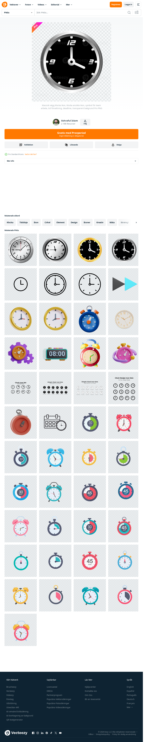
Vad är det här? (31, 154)
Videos (41, 4)
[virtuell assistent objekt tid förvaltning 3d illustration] (21, 353)
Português (132, 695)
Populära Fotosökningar (58, 703)
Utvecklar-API (12, 707)
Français (131, 703)
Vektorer (14, 4)
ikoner (87, 222)
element (60, 222)
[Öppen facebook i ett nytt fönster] (33, 733)
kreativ (99, 222)
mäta (112, 222)
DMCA (50, 691)
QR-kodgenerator (14, 719)
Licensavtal (52, 687)
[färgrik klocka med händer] (90, 353)
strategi (125, 222)
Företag (10, 699)
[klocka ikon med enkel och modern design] (21, 284)
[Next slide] (133, 222)
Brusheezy (11, 687)
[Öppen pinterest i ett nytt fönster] (47, 733)
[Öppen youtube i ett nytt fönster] (60, 733)
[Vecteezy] (4, 4)
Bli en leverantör (93, 699)
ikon (36, 222)
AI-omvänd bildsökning (17, 711)
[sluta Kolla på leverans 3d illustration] (21, 422)
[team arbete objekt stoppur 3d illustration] (124, 353)
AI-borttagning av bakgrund (19, 715)
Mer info (10, 161)
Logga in (128, 4)
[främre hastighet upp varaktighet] (124, 284)
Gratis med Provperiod (71, 134)
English (130, 687)
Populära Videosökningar (59, 707)
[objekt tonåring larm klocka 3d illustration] (55, 353)
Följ (85, 123)
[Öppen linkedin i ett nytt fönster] (42, 733)
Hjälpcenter (90, 687)
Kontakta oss (91, 691)
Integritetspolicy (103, 734)
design (74, 222)
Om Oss (88, 695)
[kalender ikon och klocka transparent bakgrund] (55, 422)
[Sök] (129, 12)
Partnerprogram (54, 695)
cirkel (47, 222)
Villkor (91, 734)
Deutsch (131, 699)
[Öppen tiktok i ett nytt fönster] (51, 733)
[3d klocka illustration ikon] (21, 319)
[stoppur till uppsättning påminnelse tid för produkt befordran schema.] (90, 422)
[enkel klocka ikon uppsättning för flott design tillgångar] (21, 388)
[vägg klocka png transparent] (124, 319)
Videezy (10, 695)
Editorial (55, 4)
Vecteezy (10, 691)
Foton (28, 4)
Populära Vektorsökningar (59, 699)
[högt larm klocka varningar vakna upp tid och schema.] (124, 422)
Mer (68, 4)
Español (130, 691)
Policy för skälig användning (124, 734)
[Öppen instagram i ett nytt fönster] (38, 733)
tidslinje (24, 222)
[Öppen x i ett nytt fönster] (56, 733)
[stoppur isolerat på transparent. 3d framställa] (90, 319)
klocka (10, 222)
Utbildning (11, 703)
